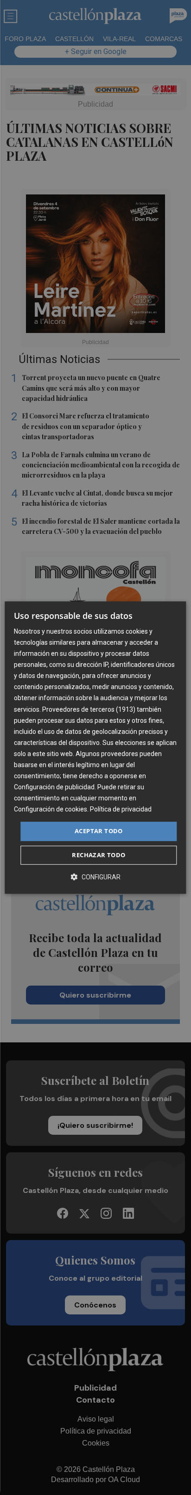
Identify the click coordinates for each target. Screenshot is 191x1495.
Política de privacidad (121, 809)
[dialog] (95, 747)
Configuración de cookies (50, 809)
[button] (95, 877)
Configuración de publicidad (54, 787)
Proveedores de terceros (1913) (88, 709)
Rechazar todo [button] (98, 855)
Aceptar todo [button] (99, 831)
